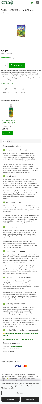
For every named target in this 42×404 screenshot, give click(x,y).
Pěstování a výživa (16, 347)
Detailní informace (6, 84)
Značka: (5, 13)
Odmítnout (10, 399)
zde (12, 388)
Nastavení (20, 393)
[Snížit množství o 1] (8, 66)
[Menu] (38, 2)
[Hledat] (27, 2)
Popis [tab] (4, 141)
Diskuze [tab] (9, 141)
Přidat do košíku (18, 65)
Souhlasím (30, 399)
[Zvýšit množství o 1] (8, 64)
